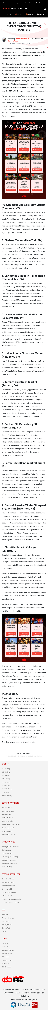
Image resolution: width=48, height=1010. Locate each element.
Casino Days (6, 947)
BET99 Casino (6, 967)
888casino (5, 963)
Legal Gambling (7, 853)
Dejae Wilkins (13, 41)
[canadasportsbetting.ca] (15, 8)
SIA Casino (5, 957)
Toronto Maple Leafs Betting (12, 899)
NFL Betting (6, 769)
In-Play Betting (7, 867)
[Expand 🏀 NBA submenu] (33, 14)
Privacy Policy (7, 925)
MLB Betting (6, 785)
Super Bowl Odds (8, 879)
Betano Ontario (7, 831)
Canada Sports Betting (23, 753)
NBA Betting (6, 779)
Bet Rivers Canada (8, 828)
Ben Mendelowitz (22, 39)
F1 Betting (5, 792)
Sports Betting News (9, 860)
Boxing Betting (7, 795)
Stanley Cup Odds (8, 882)
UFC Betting (6, 775)
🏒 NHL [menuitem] (6, 14)
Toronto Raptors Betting (10, 902)
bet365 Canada (7, 808)
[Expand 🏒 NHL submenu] (11, 14)
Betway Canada (7, 821)
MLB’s (42, 432)
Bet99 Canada (6, 814)
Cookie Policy (6, 928)
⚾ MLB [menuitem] (39, 14)
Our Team (5, 921)
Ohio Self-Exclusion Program (24, 999)
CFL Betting (6, 782)
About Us (5, 914)
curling (36, 523)
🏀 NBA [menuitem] (28, 14)
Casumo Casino (7, 960)
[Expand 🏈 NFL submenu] (22, 14)
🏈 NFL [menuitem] (17, 14)
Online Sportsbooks (9, 892)
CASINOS (5, 943)
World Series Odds (8, 886)
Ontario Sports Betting (10, 857)
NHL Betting (6, 772)
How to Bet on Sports (9, 863)
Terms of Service (8, 918)
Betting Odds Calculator (10, 847)
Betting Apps (6, 850)
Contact (4, 931)
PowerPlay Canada (8, 834)
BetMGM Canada (7, 818)
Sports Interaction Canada (11, 824)
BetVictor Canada (8, 811)
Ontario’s (20, 393)
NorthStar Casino (8, 950)
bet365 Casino (7, 953)
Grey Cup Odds (7, 889)
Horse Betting (7, 789)
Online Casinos (7, 896)
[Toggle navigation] (45, 8)
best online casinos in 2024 (23, 679)
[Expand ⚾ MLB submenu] (44, 14)
